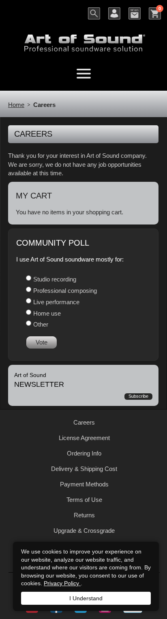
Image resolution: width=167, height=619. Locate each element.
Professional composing (65, 290)
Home (16, 104)
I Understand (86, 598)
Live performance (56, 302)
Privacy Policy (62, 583)
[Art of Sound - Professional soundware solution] (83, 38)
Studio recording (54, 279)
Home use (47, 313)
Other (40, 324)
